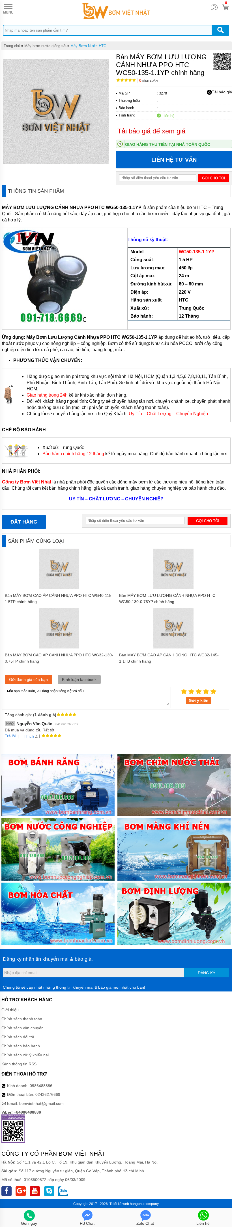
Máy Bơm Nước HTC (88, 46)
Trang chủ (12, 46)
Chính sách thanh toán (21, 1019)
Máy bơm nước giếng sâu (45, 46)
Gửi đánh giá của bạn (28, 679)
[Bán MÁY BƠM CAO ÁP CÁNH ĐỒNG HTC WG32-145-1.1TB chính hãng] (173, 647)
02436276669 (47, 1094)
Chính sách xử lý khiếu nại (25, 1055)
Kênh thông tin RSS (18, 1064)
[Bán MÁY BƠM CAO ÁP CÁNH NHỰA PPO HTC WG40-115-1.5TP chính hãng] (59, 587)
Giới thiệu (10, 1010)
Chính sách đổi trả (17, 1037)
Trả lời (10, 736)
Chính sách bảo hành (20, 1046)
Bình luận (148, 80)
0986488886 (41, 1085)
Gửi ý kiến (199, 700)
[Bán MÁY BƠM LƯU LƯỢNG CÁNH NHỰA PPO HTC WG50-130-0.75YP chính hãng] (173, 587)
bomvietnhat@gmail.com (41, 1103)
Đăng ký (206, 973)
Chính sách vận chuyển (22, 1028)
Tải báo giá (222, 92)
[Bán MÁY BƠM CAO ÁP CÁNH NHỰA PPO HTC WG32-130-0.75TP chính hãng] (59, 647)
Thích (29, 736)
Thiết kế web (119, 1204)
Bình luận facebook (79, 679)
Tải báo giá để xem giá (151, 131)
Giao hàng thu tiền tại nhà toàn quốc (167, 144)
